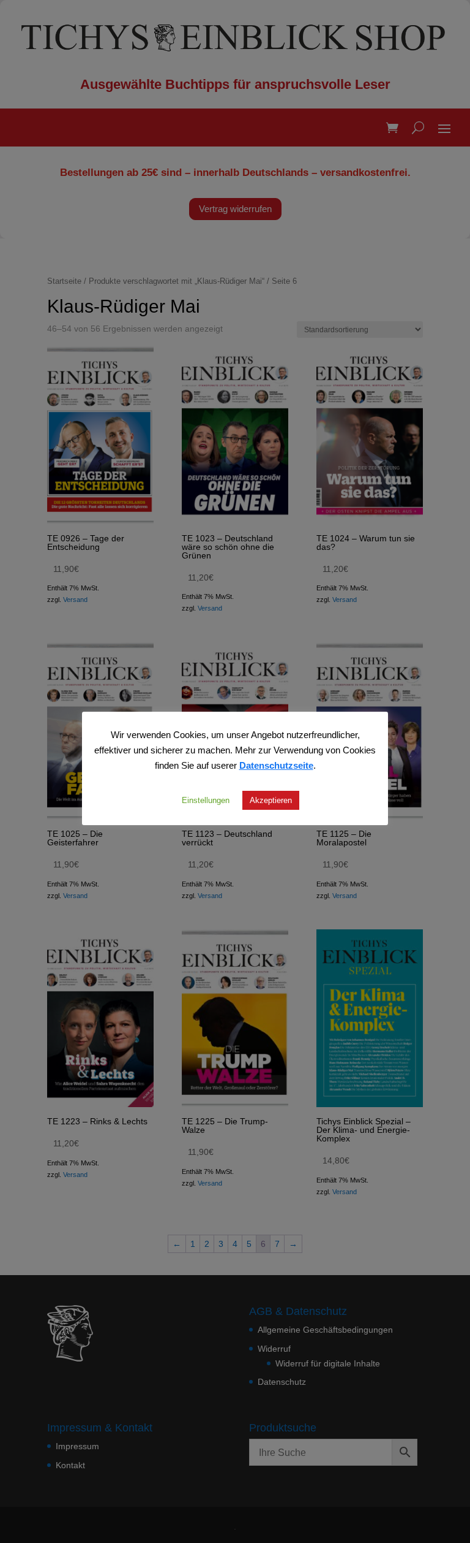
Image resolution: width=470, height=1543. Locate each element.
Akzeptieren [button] (271, 800)
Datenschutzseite (276, 765)
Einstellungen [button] (205, 800)
